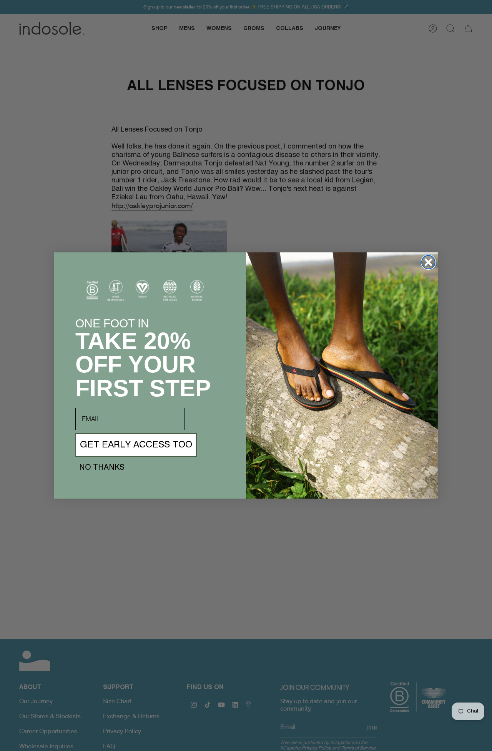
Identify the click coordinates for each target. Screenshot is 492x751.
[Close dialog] (428, 262)
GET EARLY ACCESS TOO (136, 445)
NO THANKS (102, 468)
